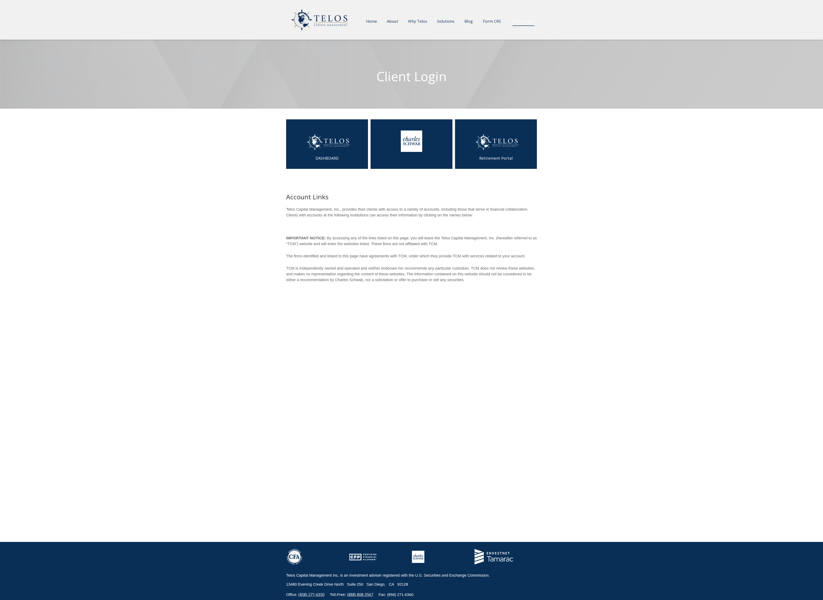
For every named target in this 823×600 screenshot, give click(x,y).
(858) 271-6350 (311, 594)
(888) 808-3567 (360, 594)
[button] (371, 20)
